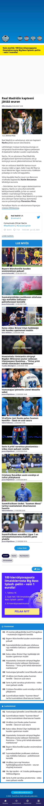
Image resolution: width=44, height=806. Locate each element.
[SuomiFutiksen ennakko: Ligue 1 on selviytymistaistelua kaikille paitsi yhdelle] (22, 522)
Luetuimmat (10, 706)
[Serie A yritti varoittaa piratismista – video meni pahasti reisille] (22, 434)
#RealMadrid (9, 225)
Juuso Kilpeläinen (8, 394)
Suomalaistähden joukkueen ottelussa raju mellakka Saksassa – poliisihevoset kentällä (21, 299)
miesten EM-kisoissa (10, 208)
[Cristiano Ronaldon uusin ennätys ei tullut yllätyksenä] (22, 463)
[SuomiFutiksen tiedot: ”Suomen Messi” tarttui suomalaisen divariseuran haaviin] (22, 491)
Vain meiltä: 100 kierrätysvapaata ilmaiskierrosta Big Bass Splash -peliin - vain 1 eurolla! (22, 50)
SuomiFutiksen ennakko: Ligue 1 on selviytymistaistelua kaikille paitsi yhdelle (20, 536)
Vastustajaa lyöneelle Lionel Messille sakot (21, 390)
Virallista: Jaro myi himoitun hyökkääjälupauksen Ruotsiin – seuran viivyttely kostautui (22, 765)
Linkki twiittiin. (8, 236)
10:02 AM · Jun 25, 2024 (30, 230)
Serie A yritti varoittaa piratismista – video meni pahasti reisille (20, 447)
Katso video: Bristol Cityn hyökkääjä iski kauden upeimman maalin (20, 329)
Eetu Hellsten (7, 333)
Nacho (14, 556)
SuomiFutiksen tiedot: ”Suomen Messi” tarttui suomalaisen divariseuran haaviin (22, 506)
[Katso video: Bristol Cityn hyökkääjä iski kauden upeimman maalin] (22, 316)
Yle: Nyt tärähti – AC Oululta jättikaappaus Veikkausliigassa (24, 772)
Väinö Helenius (7, 423)
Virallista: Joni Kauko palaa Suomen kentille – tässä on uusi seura (20, 419)
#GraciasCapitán (24, 225)
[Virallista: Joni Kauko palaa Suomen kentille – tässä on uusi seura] (22, 406)
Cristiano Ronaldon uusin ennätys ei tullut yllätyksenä (20, 476)
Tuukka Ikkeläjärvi (9, 366)
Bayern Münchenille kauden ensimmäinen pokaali (16, 269)
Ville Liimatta (7, 106)
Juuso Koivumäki (8, 273)
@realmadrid (16, 218)
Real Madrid (24, 556)
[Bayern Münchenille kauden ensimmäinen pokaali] (22, 257)
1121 (18, 230)
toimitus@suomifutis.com (22, 792)
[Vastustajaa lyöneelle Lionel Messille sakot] (22, 378)
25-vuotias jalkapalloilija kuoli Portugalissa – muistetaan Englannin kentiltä (24, 633)
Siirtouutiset (7, 560)
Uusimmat (9, 626)
